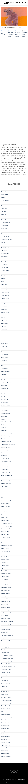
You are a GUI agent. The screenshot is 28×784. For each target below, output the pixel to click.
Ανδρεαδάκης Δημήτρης (6, 433)
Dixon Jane (3, 242)
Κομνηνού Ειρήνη (5, 534)
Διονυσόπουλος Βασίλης (7, 480)
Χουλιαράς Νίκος (5, 747)
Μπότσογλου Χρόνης (6, 624)
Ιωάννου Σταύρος (5, 503)
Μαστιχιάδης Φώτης (6, 601)
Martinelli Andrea (5, 312)
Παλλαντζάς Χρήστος (6, 647)
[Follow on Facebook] (11, 771)
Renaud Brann (4, 349)
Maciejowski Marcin (5, 306)
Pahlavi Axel (4, 317)
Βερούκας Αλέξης (5, 458)
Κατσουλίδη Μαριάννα (6, 528)
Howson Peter (4, 273)
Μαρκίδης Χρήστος (5, 596)
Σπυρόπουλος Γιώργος (6, 703)
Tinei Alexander (4, 399)
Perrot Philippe (4, 329)
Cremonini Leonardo (6, 231)
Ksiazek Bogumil (5, 287)
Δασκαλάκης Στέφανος (6, 475)
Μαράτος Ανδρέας (5, 593)
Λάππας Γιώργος (5, 570)
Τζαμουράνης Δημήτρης (6, 717)
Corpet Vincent (4, 228)
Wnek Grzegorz (5, 424)
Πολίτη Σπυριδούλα (5, 675)
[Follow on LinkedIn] (16, 771)
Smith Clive (3, 379)
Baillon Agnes (4, 208)
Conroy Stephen (5, 225)
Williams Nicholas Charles (7, 421)
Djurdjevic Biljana (5, 245)
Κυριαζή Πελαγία (5, 559)
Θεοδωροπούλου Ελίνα (6, 500)
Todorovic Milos (4, 402)
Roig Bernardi (4, 354)
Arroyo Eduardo (5, 200)
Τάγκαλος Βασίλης (5, 708)
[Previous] (3, 18)
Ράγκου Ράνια (4, 680)
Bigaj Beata (3, 211)
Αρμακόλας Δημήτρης (6, 441)
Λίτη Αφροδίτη (4, 579)
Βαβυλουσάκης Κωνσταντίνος (8, 444)
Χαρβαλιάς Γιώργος (5, 745)
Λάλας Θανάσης (5, 562)
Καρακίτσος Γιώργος (6, 514)
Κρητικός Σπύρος (5, 548)
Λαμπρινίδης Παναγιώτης (7, 568)
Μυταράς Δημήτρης (5, 629)
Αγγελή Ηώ (3, 427)
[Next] (24, 18)
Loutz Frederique (5, 303)
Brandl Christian (5, 217)
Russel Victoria (4, 357)
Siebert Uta (3, 377)
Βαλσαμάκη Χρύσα (5, 450)
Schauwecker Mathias (6, 363)
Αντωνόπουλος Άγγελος (6, 435)
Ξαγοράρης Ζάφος (5, 638)
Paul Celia (3, 326)
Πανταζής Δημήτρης (5, 649)
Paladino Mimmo (5, 320)
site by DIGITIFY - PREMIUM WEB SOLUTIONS (14, 779)
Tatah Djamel (4, 393)
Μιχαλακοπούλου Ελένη (6, 612)
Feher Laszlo (4, 250)
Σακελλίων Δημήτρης (6, 691)
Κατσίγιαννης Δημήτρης (6, 526)
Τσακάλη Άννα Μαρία (6, 722)
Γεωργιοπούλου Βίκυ (6, 461)
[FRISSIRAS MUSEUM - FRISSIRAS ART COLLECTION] (15, 2)
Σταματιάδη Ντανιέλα (6, 705)
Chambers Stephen (5, 222)
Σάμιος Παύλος (4, 694)
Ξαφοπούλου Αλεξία (5, 640)
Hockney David (4, 267)
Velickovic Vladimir (5, 413)
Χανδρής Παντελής (5, 742)
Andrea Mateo (4, 194)
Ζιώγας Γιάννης (4, 497)
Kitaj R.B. (3, 281)
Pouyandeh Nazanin (6, 331)
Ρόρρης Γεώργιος (5, 686)
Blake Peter (4, 214)
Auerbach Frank (5, 203)
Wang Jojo (3, 419)
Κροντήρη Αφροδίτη (5, 551)
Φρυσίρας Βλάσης (5, 739)
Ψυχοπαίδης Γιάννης (6, 756)
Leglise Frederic (5, 292)
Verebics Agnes (4, 416)
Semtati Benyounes (5, 371)
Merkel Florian (4, 315)
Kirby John (3, 278)
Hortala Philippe (5, 270)
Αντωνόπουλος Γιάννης (6, 438)
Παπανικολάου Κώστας (6, 663)
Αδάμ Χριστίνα (4, 430)
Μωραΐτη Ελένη (4, 632)
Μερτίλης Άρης (4, 604)
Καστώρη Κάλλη (5, 520)
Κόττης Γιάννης (4, 542)
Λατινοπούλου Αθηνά (6, 573)
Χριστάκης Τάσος (5, 753)
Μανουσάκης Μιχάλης (6, 587)
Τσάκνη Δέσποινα (5, 725)
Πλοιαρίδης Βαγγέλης (6, 672)
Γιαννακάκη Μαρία (5, 466)
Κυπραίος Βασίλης (5, 556)
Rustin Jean (4, 360)
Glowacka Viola (4, 256)
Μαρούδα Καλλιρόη (5, 598)
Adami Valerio (4, 189)
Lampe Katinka (4, 289)
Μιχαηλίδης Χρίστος (5, 607)
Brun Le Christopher (6, 219)
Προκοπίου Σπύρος (5, 677)
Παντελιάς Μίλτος (5, 652)
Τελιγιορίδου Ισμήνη (5, 714)
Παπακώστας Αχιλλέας (6, 661)
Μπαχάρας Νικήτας (5, 618)
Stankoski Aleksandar (6, 382)
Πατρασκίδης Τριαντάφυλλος (8, 666)
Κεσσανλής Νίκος (5, 531)
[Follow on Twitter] (14, 771)
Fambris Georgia (5, 247)
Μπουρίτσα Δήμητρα (6, 626)
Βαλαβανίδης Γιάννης (6, 447)
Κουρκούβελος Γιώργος (6, 545)
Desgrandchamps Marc (6, 239)
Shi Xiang (3, 374)
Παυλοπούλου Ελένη (6, 669)
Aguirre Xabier (4, 191)
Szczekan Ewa (4, 388)
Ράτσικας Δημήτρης (5, 683)
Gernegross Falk (5, 253)
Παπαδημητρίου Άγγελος (7, 658)
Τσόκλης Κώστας (5, 731)
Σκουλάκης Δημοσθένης (6, 697)
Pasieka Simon (4, 323)
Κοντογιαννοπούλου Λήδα (7, 539)
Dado (2, 233)
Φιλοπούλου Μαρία (5, 736)
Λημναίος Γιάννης (5, 576)
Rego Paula (4, 346)
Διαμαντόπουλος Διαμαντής (7, 478)
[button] (2, 2)
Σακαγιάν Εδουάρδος (6, 689)
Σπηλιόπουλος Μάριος (6, 700)
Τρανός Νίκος (4, 719)
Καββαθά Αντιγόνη (5, 506)
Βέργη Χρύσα (4, 455)
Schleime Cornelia (5, 365)
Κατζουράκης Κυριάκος (6, 523)
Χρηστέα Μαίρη (4, 750)
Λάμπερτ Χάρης (5, 565)
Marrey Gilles (4, 309)
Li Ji (2, 301)
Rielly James (4, 351)
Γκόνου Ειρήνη (4, 469)
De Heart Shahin (5, 236)
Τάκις (2, 711)
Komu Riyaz (4, 284)
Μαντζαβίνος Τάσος (5, 590)
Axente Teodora (5, 205)
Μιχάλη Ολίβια (4, 615)
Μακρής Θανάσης (5, 584)
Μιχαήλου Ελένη (5, 610)
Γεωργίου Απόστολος (6, 463)
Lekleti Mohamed (5, 295)
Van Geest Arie (4, 410)
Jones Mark (4, 275)
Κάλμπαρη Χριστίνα (5, 509)
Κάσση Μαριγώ (4, 517)
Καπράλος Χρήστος (5, 511)
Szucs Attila (3, 391)
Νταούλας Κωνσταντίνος (7, 635)
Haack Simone (4, 264)
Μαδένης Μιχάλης (5, 582)
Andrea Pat (3, 197)
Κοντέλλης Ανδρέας (5, 537)
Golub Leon (4, 259)
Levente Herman (5, 298)
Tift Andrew (3, 396)
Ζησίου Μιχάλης (5, 486)
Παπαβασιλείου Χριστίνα (7, 655)
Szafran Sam (4, 385)
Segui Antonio (4, 368)
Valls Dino (3, 407)
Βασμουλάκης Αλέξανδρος (7, 452)
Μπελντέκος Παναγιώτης (7, 621)
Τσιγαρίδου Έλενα (5, 728)
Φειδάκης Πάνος (5, 733)
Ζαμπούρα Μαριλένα (6, 483)
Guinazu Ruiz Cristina (6, 261)
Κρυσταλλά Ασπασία (6, 554)
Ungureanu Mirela (5, 405)
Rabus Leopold (4, 343)
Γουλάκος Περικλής (5, 472)
